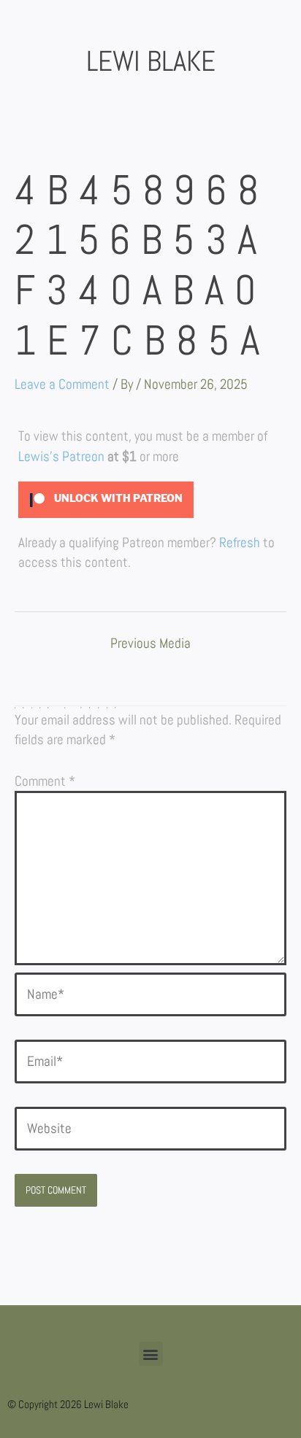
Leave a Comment (62, 384)
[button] (151, 1354)
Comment (45, 781)
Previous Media (150, 644)
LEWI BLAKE (151, 61)
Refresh (239, 542)
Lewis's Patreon (61, 456)
